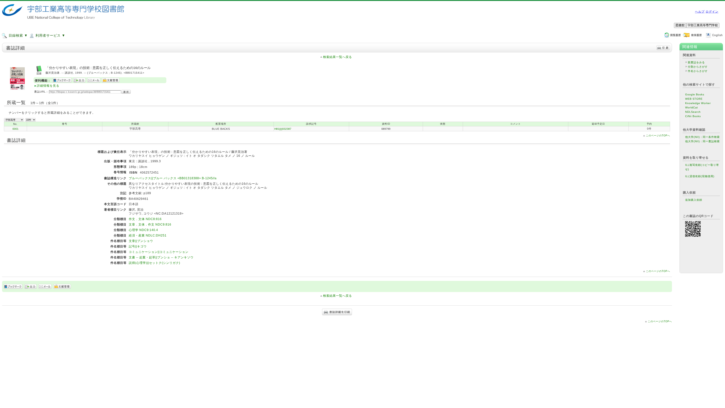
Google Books (694, 94)
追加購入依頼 (693, 199)
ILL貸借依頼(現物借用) (699, 176)
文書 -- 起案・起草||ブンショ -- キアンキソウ (161, 257)
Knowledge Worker (698, 103)
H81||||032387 (282, 128)
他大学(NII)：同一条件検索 (702, 136)
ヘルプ (700, 11)
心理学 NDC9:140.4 (143, 230)
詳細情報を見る (48, 85)
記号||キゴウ (138, 246)
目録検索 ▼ (18, 35)
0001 (15, 128)
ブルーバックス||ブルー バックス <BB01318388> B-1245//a (173, 178)
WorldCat (691, 107)
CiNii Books (693, 116)
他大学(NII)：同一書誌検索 (702, 141)
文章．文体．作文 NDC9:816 (150, 224)
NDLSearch (693, 111)
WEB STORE (694, 98)
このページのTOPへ (658, 135)
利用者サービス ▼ (49, 35)
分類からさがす (698, 66)
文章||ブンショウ (141, 241)
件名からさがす (698, 71)
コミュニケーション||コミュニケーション (158, 251)
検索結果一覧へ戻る (337, 57)
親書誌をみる (696, 62)
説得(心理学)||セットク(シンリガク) (154, 262)
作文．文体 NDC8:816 (145, 219)
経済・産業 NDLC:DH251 (148, 235)
